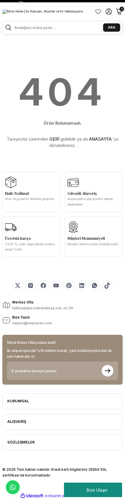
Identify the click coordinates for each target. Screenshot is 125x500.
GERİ (54, 139)
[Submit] (107, 371)
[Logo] (42, 11)
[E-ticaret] (62, 496)
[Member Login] (108, 11)
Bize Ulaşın (97, 490)
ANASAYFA (100, 139)
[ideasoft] (32, 496)
